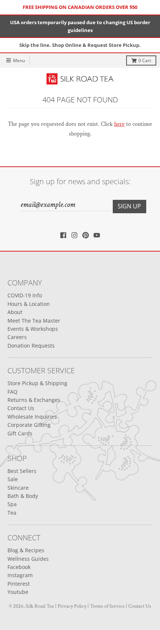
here (119, 124)
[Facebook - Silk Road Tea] (63, 235)
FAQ (12, 391)
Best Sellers (21, 470)
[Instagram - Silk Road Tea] (74, 235)
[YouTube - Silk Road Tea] (96, 235)
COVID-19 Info (24, 295)
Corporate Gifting (29, 424)
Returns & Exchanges (33, 399)
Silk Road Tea (40, 606)
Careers (17, 336)
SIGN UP (129, 206)
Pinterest (18, 583)
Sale (12, 479)
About (14, 312)
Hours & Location (28, 303)
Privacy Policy (72, 606)
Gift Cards (19, 433)
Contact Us (20, 408)
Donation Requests (31, 345)
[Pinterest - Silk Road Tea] (85, 235)
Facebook (19, 566)
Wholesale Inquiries (32, 416)
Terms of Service (107, 606)
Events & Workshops (32, 328)
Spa (12, 504)
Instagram (20, 575)
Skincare (18, 487)
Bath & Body (22, 495)
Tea (11, 512)
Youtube (17, 591)
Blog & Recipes (25, 550)
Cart (144, 60)
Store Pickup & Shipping (37, 383)
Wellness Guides (28, 558)
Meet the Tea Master (33, 320)
